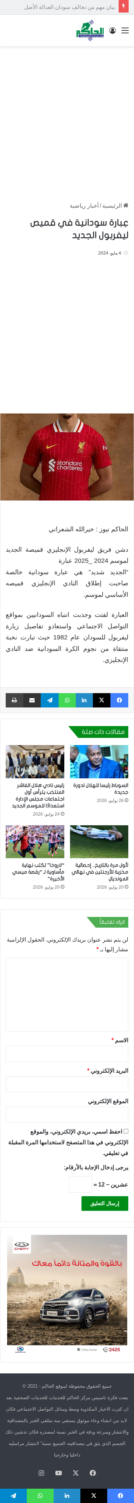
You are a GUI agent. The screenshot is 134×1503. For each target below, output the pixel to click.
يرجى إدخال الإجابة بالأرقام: (96, 1167)
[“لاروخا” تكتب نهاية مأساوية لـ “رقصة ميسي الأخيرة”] (35, 841)
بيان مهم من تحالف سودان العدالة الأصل (69, 7)
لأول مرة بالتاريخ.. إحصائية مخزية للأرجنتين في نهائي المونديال (99, 871)
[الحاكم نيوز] (90, 30)
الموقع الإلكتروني (108, 1101)
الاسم (119, 1040)
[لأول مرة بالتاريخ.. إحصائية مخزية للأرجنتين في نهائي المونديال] (99, 841)
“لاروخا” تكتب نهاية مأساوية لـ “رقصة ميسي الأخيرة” (38, 871)
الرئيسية (112, 206)
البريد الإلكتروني (107, 1071)
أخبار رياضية (84, 206)
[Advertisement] (67, 120)
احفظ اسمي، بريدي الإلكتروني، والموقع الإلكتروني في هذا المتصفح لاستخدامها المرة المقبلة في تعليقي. (68, 1142)
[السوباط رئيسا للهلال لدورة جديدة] (99, 761)
